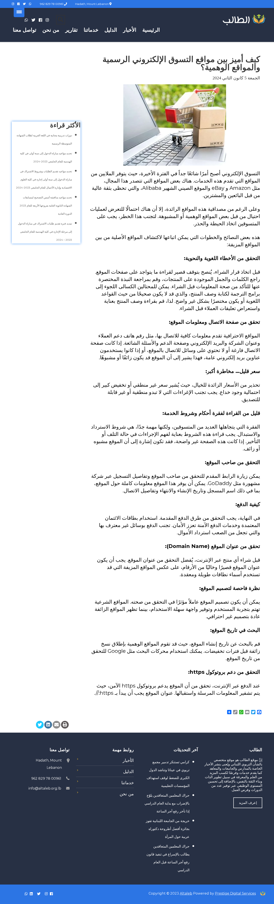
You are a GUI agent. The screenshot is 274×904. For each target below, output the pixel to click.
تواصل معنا (24, 30)
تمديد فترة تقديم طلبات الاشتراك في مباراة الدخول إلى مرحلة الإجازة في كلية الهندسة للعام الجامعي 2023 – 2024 (45, 231)
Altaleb (186, 893)
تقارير (71, 30)
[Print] (65, 725)
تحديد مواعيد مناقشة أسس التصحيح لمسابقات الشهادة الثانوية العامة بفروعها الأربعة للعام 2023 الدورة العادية (46, 205)
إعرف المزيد (248, 803)
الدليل (110, 30)
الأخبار (129, 30)
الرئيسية (151, 30)
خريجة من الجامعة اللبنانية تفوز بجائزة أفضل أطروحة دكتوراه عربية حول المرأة (167, 829)
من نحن (50, 30)
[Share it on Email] (56, 725)
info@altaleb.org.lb (44, 788)
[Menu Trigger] (19, 11)
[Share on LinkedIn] (48, 725)
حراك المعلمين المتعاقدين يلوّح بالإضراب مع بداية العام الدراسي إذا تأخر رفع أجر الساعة (166, 803)
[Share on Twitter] (40, 725)
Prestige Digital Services (235, 893)
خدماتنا (91, 30)
